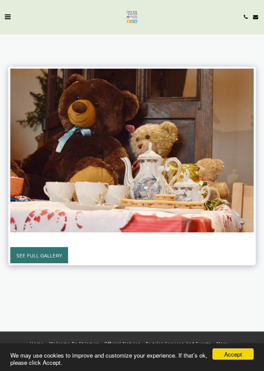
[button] (7, 17)
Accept (233, 354)
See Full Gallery (39, 255)
